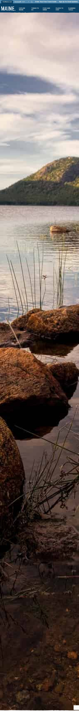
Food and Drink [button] (46, 9)
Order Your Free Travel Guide (45, 2)
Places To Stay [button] (59, 9)
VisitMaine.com (7, 2)
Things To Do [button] (35, 9)
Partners (17, 2)
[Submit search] (32, 2)
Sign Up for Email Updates (68, 2)
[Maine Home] (8, 8)
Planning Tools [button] (71, 9)
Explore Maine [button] (22, 9)
